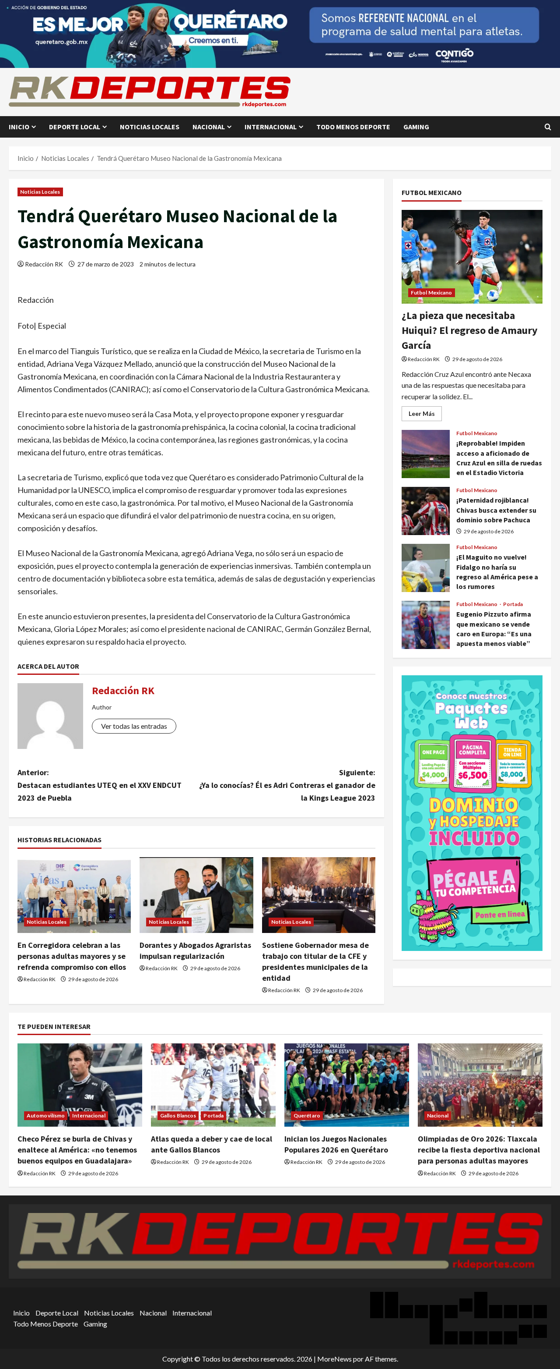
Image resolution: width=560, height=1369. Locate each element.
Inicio (19, 126)
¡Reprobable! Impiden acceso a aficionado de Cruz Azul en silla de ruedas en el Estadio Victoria (426, 454)
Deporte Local (74, 126)
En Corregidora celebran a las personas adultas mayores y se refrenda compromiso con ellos (72, 956)
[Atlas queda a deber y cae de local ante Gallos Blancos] (213, 1085)
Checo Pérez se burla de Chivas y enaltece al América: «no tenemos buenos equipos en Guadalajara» (77, 1150)
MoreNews (334, 1359)
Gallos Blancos (178, 1115)
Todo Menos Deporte (353, 126)
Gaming (416, 126)
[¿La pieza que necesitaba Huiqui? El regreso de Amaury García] (472, 257)
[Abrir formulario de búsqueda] (548, 126)
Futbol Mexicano (431, 292)
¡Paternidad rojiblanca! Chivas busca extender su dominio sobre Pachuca (426, 511)
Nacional (208, 126)
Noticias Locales (149, 126)
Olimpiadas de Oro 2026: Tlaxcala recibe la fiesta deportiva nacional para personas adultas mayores (479, 1150)
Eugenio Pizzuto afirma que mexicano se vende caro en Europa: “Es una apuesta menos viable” (426, 625)
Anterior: (100, 785)
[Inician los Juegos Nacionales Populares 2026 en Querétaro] (346, 1085)
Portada (513, 604)
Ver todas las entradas (134, 726)
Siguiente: (287, 785)
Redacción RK (44, 264)
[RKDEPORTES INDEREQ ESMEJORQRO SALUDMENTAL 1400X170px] (280, 33)
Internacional (271, 126)
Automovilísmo (46, 1115)
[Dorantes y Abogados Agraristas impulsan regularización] (196, 895)
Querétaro (307, 1115)
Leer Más (425, 415)
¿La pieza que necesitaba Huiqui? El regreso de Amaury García (470, 330)
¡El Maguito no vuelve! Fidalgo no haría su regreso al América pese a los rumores (426, 568)
